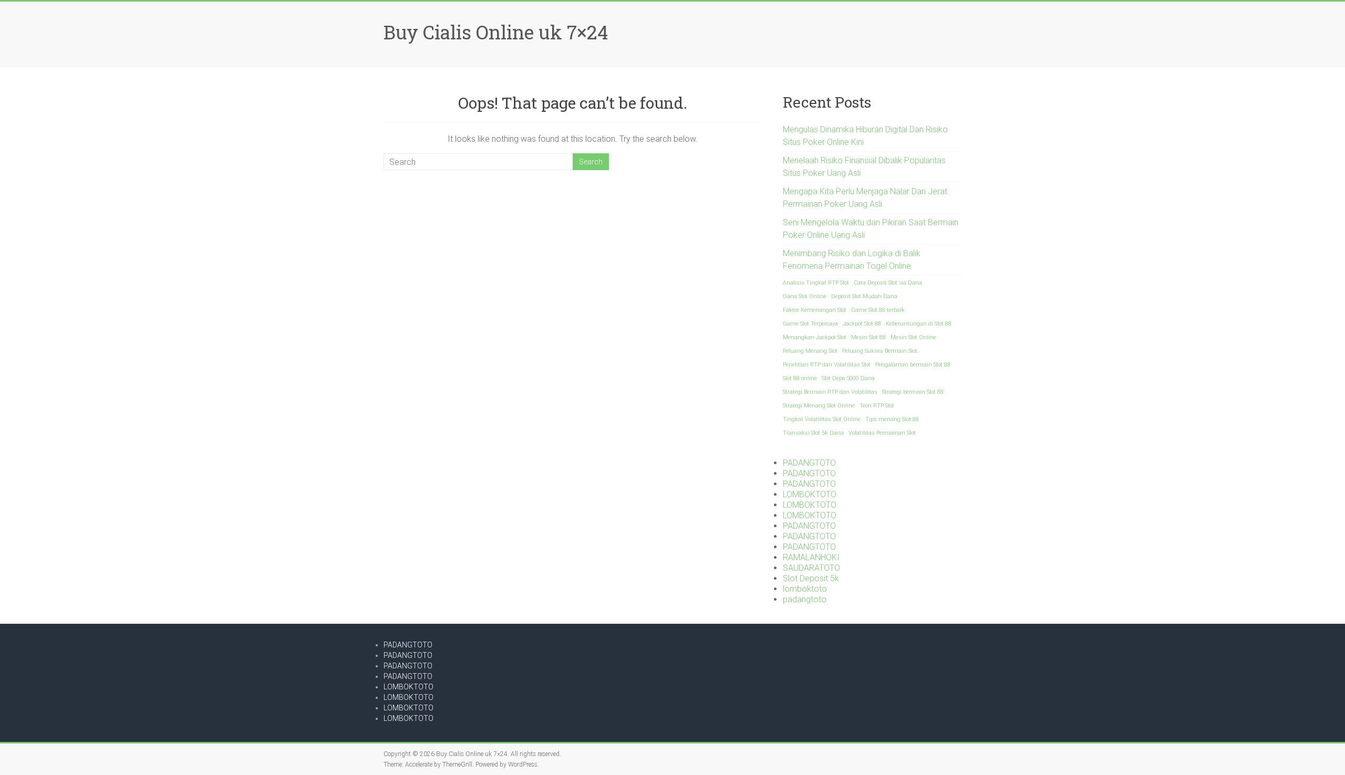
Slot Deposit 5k (811, 578)
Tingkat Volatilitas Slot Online (822, 419)
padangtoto (804, 599)
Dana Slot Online (804, 296)
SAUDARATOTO (811, 568)
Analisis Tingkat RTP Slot (816, 282)
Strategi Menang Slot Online (819, 405)
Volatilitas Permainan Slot (882, 433)
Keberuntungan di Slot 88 (918, 323)
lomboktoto (805, 589)
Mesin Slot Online (913, 337)
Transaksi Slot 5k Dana (813, 433)
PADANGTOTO (809, 463)
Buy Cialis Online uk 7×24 (496, 32)
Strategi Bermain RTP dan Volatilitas (830, 392)
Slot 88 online (800, 378)
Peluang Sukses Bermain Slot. (880, 351)
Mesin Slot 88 (868, 337)
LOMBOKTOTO (809, 494)
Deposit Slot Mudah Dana (864, 296)
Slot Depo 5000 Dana (848, 378)
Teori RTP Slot (877, 405)
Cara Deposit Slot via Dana (888, 282)
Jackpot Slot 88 (862, 323)
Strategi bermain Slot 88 (913, 392)
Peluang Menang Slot (810, 351)
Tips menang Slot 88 (892, 419)
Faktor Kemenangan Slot (814, 310)
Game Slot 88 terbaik (878, 310)
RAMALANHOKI (811, 557)
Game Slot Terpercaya (810, 323)
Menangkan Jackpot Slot (814, 337)
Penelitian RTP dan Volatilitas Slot (827, 364)
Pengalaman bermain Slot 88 (912, 364)
